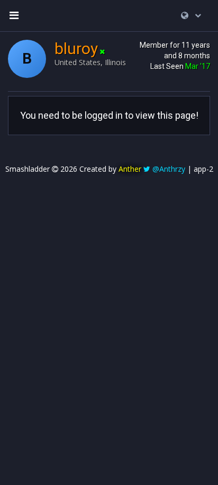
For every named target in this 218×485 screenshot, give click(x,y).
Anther (130, 169)
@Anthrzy (168, 169)
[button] (191, 15)
